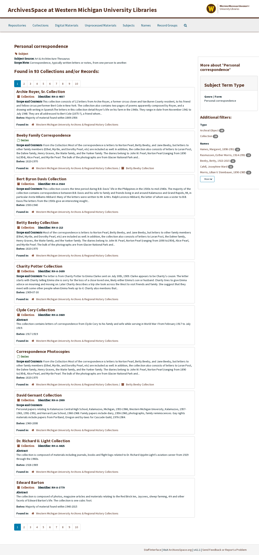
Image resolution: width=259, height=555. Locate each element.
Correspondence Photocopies (43, 351)
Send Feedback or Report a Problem (224, 550)
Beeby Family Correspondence (43, 135)
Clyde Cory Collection (35, 309)
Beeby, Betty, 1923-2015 (215, 160)
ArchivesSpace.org (180, 550)
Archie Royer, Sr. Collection (40, 91)
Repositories (17, 25)
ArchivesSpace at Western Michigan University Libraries (82, 10)
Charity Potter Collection (39, 266)
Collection (206, 136)
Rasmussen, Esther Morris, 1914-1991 (223, 155)
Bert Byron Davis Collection (41, 178)
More (207, 178)
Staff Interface (152, 550)
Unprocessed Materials (100, 25)
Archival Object (209, 130)
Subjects (129, 25)
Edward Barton (30, 482)
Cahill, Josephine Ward (214, 166)
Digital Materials (66, 25)
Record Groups (167, 25)
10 (76, 83)
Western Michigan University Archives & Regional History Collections (77, 124)
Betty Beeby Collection (140, 168)
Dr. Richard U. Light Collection (43, 440)
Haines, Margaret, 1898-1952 (217, 149)
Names (146, 25)
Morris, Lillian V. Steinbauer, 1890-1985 (223, 172)
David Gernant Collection (39, 395)
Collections (41, 25)
